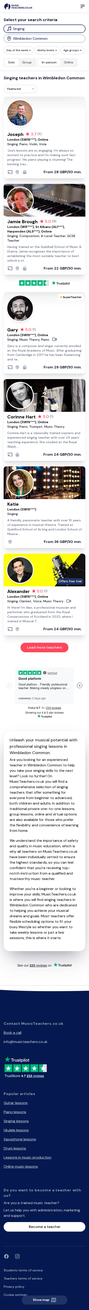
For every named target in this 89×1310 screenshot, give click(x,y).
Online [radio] (68, 62)
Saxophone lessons (20, 1139)
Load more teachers (44, 647)
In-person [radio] (49, 62)
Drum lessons (15, 1148)
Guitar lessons (16, 1102)
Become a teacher (44, 1226)
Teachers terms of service (23, 1278)
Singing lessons (16, 1121)
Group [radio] (27, 62)
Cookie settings (15, 1295)
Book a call (12, 1032)
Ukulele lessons (16, 1130)
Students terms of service (23, 1270)
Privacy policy (14, 1287)
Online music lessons (21, 1166)
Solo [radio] (11, 62)
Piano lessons (15, 1112)
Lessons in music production (27, 1157)
